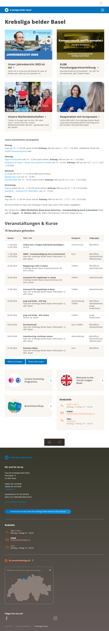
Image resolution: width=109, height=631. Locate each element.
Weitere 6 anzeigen (15, 361)
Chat (12, 546)
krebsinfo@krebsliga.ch (20, 540)
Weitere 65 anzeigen (36, 361)
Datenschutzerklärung (23, 626)
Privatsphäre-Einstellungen (15, 502)
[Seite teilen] (59, 442)
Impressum (8, 626)
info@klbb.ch (10, 489)
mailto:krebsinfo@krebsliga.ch (80, 413)
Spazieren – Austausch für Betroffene (21, 191)
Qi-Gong (8, 173)
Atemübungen (11, 179)
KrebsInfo (71, 421)
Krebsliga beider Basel (35, 21)
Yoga (7, 148)
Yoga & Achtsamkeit (13, 159)
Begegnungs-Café (12, 177)
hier (81, 213)
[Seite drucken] (49, 442)
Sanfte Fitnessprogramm (16, 151)
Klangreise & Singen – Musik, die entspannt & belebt (28, 162)
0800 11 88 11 (73, 404)
